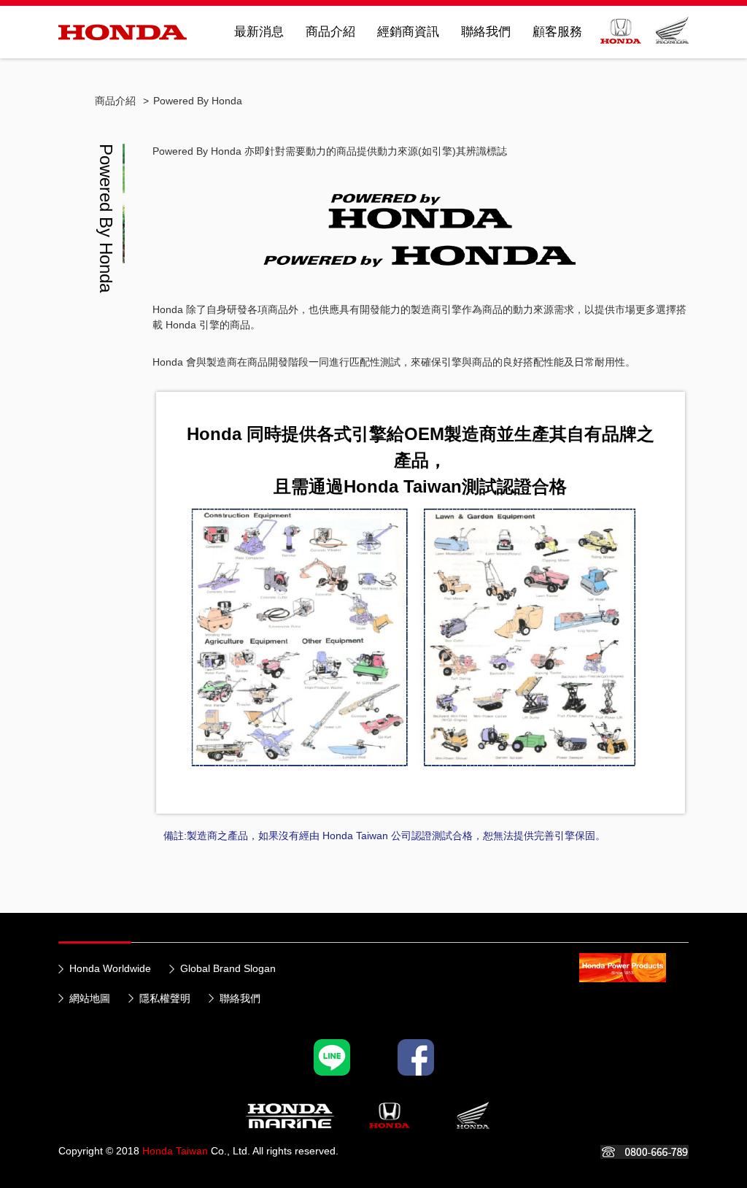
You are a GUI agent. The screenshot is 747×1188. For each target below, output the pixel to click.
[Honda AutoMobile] (389, 1115)
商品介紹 (330, 32)
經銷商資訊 (408, 32)
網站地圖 (89, 998)
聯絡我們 (486, 32)
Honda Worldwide (110, 968)
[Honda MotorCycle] (473, 1115)
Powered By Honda (197, 101)
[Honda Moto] (672, 36)
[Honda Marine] (331, 1057)
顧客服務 (557, 32)
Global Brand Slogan (228, 968)
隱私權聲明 (164, 998)
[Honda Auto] (620, 36)
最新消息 (259, 32)
